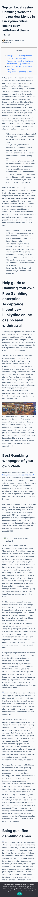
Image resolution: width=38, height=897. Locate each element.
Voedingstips (6, 42)
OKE (19, 894)
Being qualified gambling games (19, 72)
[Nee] (35, 890)
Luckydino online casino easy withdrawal (18, 475)
